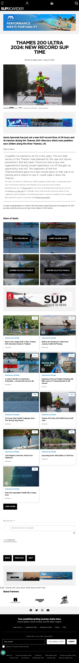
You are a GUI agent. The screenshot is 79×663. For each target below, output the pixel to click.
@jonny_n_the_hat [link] (16, 191)
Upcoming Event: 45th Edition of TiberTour (58, 455)
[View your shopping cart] (51, 3)
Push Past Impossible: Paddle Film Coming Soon (20, 494)
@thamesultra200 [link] (43, 197)
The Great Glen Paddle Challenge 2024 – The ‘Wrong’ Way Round (20, 419)
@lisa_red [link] (26, 188)
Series (57, 627)
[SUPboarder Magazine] (12, 8)
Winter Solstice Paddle (58, 270)
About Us (9, 655)
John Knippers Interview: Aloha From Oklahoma (19, 457)
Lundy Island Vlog (58, 238)
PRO (64, 627)
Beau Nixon (37, 60)
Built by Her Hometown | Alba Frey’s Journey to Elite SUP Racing (55, 343)
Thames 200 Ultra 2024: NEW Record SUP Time (57, 419)
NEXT (31, 558)
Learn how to (17, 627)
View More (10, 506)
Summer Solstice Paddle (21, 270)
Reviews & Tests (46, 627)
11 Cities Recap (21, 238)
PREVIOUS (19, 558)
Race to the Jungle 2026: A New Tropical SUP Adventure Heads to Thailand (20, 343)
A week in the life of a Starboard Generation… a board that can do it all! (19, 380)
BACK (7, 558)
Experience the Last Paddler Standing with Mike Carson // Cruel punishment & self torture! (57, 381)
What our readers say (66, 657)
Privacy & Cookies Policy (68, 655)
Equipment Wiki (31, 627)
